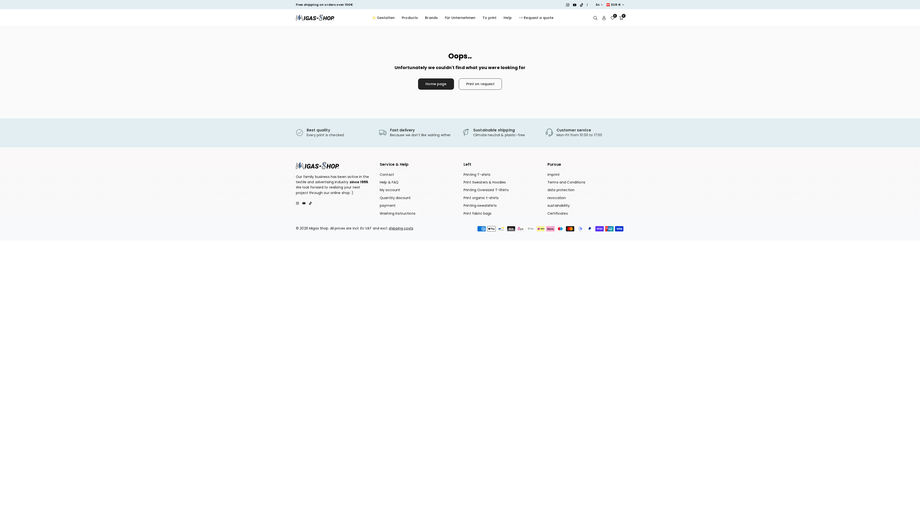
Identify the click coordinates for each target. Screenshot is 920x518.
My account (390, 190)
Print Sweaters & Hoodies (485, 182)
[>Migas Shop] (315, 17)
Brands (431, 17)
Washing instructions (397, 213)
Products (410, 17)
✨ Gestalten (383, 17)
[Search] (595, 18)
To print (489, 17)
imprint (553, 174)
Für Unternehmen (460, 17)
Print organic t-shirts (481, 197)
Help (508, 17)
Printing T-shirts (477, 174)
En (598, 5)
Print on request (480, 84)
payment (388, 205)
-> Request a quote (536, 17)
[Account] (604, 18)
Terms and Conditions (566, 182)
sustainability (558, 205)
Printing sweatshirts (480, 205)
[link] (335, 133)
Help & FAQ (389, 182)
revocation (556, 197)
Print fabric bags (477, 213)
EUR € (616, 5)
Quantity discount (395, 197)
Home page (436, 84)
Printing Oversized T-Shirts (486, 190)
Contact (387, 174)
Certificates (557, 213)
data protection (561, 190)
